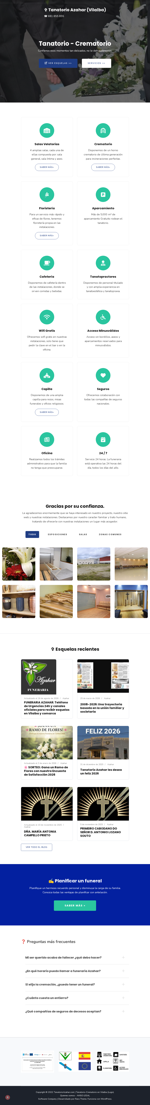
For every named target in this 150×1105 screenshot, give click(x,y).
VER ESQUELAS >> (60, 63)
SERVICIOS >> (96, 63)
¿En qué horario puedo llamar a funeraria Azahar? (63, 971)
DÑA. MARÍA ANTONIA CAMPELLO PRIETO (40, 833)
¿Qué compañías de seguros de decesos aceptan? (63, 1011)
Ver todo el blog (36, 847)
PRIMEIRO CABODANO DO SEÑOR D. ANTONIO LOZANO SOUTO (100, 832)
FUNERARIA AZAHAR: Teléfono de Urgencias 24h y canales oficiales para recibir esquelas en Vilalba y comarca (46, 708)
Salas (83, 534)
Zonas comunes (110, 534)
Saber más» (47, 167)
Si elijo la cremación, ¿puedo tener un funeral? (60, 984)
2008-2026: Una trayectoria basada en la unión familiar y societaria (102, 708)
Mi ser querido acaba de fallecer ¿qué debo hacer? (63, 957)
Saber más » (75, 905)
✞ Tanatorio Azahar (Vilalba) (75, 10)
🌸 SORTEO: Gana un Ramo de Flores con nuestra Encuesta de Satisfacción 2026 (46, 771)
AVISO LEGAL (83, 1095)
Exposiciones (57, 534)
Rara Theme (81, 1098)
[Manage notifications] (7, 1097)
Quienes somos (67, 1095)
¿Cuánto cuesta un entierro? (46, 998)
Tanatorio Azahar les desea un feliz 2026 (101, 771)
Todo (32, 534)
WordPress (106, 1098)
